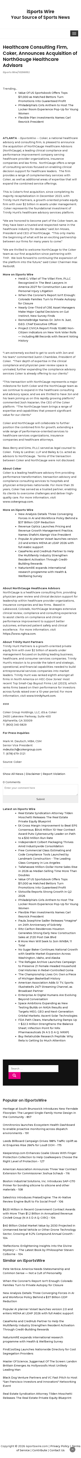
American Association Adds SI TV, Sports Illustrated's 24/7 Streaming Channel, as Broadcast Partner (45, 987)
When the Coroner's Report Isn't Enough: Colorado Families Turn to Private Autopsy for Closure (47, 299)
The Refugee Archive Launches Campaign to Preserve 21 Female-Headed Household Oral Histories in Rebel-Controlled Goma (47, 966)
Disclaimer (33, 774)
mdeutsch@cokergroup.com (22, 749)
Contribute (39, 1450)
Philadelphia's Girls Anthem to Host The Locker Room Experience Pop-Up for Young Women (48, 109)
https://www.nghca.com (19, 633)
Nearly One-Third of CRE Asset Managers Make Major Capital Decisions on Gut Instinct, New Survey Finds (46, 312)
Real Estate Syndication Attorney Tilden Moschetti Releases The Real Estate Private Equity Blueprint (45, 817)
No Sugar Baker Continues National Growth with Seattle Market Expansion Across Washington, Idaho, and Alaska (48, 954)
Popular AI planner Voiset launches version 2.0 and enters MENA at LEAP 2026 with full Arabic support (47, 543)
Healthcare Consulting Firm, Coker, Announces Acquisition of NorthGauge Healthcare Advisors (40, 56)
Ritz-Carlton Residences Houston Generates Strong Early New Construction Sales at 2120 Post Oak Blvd (47, 933)
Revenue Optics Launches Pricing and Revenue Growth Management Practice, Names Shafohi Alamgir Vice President (45, 530)
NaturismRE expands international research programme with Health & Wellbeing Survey (42, 572)
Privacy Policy (59, 1446)
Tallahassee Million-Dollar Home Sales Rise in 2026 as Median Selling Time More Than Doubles (47, 871)
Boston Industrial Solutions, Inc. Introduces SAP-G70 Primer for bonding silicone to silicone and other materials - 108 (39, 1185)
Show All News (13, 774)
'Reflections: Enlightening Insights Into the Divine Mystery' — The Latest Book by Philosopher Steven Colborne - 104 (38, 1250)
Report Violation (54, 774)
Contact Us (57, 1450)
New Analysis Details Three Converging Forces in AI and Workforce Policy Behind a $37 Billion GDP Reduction (47, 518)
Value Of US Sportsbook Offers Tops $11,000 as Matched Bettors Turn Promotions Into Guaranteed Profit (43, 97)
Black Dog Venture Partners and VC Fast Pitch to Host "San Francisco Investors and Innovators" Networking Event (40, 1382)
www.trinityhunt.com (41, 695)
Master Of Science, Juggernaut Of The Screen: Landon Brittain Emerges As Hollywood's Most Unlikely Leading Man (40, 1365)
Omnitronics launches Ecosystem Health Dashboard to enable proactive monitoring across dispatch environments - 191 (39, 1129)
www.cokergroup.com (18, 501)
